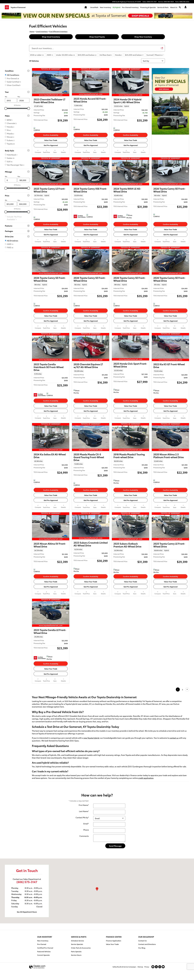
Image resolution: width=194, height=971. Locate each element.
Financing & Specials (148, 7)
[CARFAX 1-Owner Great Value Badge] (77, 128)
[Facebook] (152, 966)
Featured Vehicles (44, 951)
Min (6, 96)
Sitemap (140, 967)
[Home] (8, 7)
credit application (145, 778)
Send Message (115, 846)
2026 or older (37, 55)
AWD (50, 55)
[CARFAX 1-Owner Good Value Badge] (117, 129)
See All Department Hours (27, 912)
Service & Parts (163, 7)
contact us (174, 738)
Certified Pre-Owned (45, 948)
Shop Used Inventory (51, 36)
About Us (173, 7)
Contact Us (142, 940)
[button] (51, 106)
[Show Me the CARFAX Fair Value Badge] (157, 571)
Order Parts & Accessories (81, 948)
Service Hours (76, 955)
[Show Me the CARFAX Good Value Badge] (157, 391)
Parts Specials (76, 951)
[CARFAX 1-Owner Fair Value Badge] (37, 129)
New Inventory (105, 7)
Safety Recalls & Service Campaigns (124, 967)
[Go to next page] (187, 689)
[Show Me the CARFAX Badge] (117, 481)
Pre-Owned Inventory (130, 7)
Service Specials (77, 944)
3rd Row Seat (105, 55)
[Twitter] (156, 966)
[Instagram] (159, 966)
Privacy (146, 967)
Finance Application (113, 940)
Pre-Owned (41, 944)
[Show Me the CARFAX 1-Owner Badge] (130, 216)
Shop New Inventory (143, 36)
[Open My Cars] (184, 7)
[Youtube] (163, 966)
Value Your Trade (50, 140)
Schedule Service (77, 940)
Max (19, 96)
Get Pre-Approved (51, 145)
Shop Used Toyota (97, 36)
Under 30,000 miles (65, 55)
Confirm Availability (50, 135)
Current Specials (43, 955)
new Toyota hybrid (91, 738)
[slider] (5, 108)
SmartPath (94, 7)
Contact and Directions (147, 944)
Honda (118, 55)
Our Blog (141, 948)
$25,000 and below (134, 55)
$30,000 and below (87, 55)
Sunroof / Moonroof (156, 55)
